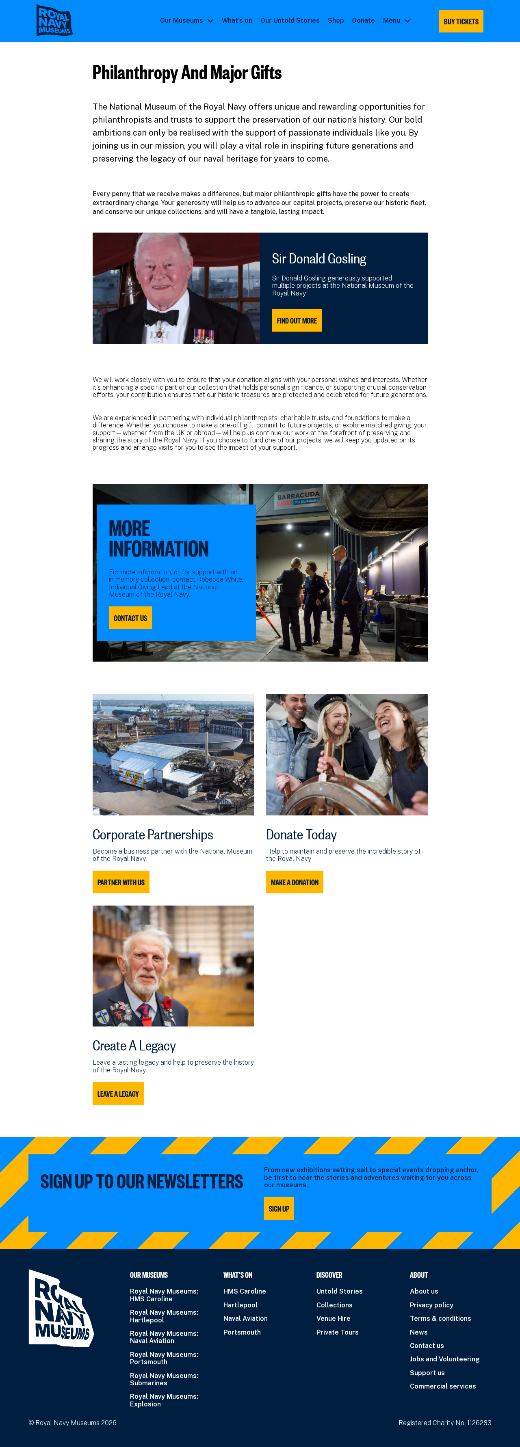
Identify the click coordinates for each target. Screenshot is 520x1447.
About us (424, 1291)
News (419, 1332)
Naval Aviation (245, 1318)
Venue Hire (333, 1318)
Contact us (427, 1346)
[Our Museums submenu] (210, 20)
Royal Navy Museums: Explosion (164, 1400)
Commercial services (443, 1386)
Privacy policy (431, 1305)
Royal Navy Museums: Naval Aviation (164, 1337)
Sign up (279, 1208)
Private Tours (337, 1332)
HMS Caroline (244, 1291)
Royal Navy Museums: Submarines (164, 1379)
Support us (427, 1373)
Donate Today (301, 832)
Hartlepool (240, 1305)
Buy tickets (461, 21)
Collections (334, 1305)
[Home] (55, 20)
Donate (363, 20)
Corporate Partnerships (153, 832)
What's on (237, 20)
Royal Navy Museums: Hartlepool (164, 1316)
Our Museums (181, 20)
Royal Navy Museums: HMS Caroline (164, 1295)
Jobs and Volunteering (445, 1359)
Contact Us (130, 617)
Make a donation (294, 882)
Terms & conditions (440, 1318)
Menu (391, 20)
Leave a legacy (118, 1093)
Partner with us (121, 882)
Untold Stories (339, 1291)
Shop (336, 20)
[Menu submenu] (407, 20)
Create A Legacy (134, 1043)
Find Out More (297, 320)
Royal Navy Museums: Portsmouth (164, 1358)
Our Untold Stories (290, 20)
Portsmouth (242, 1332)
